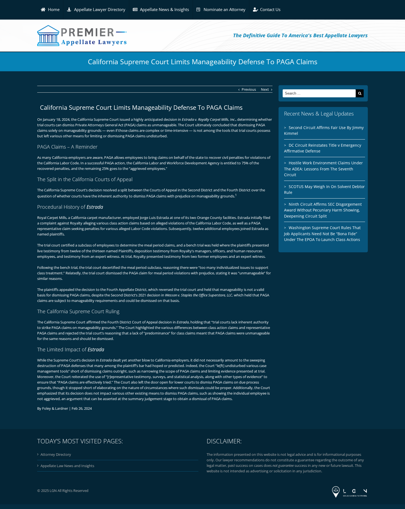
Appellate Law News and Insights (67, 465)
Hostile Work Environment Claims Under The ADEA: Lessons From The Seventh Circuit (323, 168)
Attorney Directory (55, 454)
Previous (249, 89)
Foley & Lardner (55, 408)
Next (265, 89)
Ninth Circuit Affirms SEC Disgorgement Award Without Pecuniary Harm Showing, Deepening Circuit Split (323, 210)
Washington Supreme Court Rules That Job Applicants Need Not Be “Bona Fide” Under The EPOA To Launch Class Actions (322, 233)
